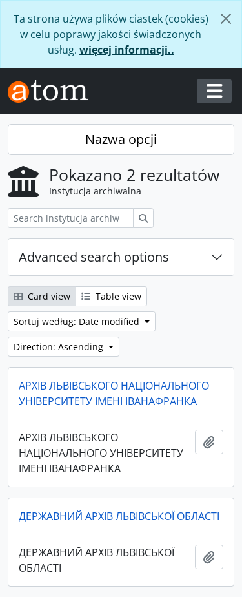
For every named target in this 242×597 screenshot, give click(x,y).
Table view (117, 296)
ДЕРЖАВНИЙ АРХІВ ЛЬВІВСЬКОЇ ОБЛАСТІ (119, 516)
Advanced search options (94, 257)
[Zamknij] (225, 19)
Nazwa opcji (121, 139)
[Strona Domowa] (53, 91)
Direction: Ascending (60, 346)
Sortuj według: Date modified (78, 321)
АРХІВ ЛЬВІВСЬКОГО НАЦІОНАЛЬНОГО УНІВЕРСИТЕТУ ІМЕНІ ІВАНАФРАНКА (114, 393)
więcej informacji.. (126, 50)
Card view (47, 296)
